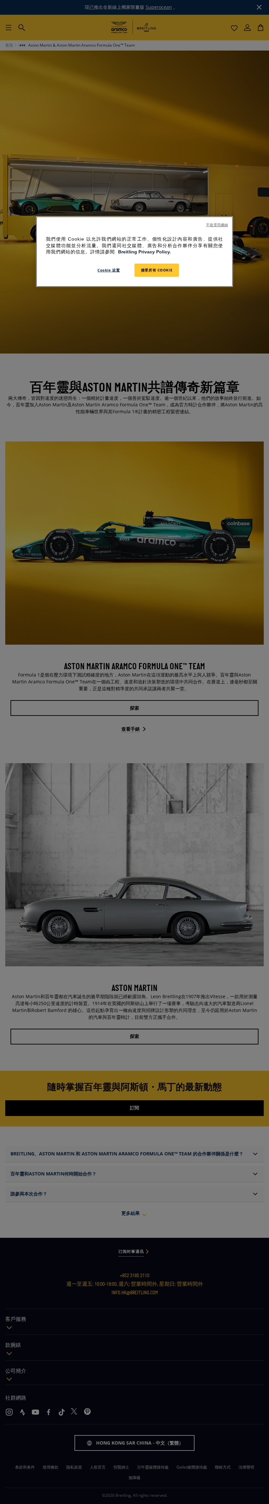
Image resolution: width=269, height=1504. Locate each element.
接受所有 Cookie (156, 270)
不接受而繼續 (217, 225)
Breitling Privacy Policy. (144, 252)
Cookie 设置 (108, 270)
